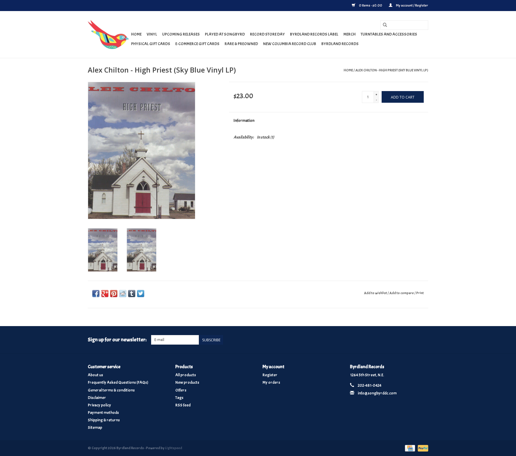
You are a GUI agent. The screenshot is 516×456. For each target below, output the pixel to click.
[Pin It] (113, 293)
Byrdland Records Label (314, 34)
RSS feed (183, 405)
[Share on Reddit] (122, 293)
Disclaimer (97, 397)
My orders (271, 382)
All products (185, 374)
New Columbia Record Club (289, 43)
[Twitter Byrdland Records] (413, 340)
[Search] (384, 25)
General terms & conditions (111, 390)
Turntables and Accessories (389, 34)
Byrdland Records (340, 43)
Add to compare (401, 293)
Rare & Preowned (241, 43)
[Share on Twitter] (140, 293)
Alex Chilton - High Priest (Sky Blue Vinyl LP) (391, 70)
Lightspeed (173, 448)
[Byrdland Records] (108, 34)
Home (136, 34)
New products (187, 382)
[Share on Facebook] (95, 293)
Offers (180, 390)
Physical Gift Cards (150, 43)
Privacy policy (99, 405)
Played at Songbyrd (225, 34)
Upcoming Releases (181, 34)
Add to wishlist (376, 293)
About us (95, 374)
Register (269, 374)
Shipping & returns (104, 420)
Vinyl (152, 34)
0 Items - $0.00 (370, 5)
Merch (349, 34)
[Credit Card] (409, 447)
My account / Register (411, 5)
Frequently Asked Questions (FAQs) (118, 382)
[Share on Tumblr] (131, 293)
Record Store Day (267, 34)
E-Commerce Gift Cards (197, 43)
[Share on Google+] (104, 293)
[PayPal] (422, 447)
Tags (179, 397)
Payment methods (103, 412)
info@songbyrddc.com (377, 393)
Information (244, 120)
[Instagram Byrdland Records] (423, 340)
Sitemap (95, 427)
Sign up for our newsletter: (117, 340)
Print (420, 293)
